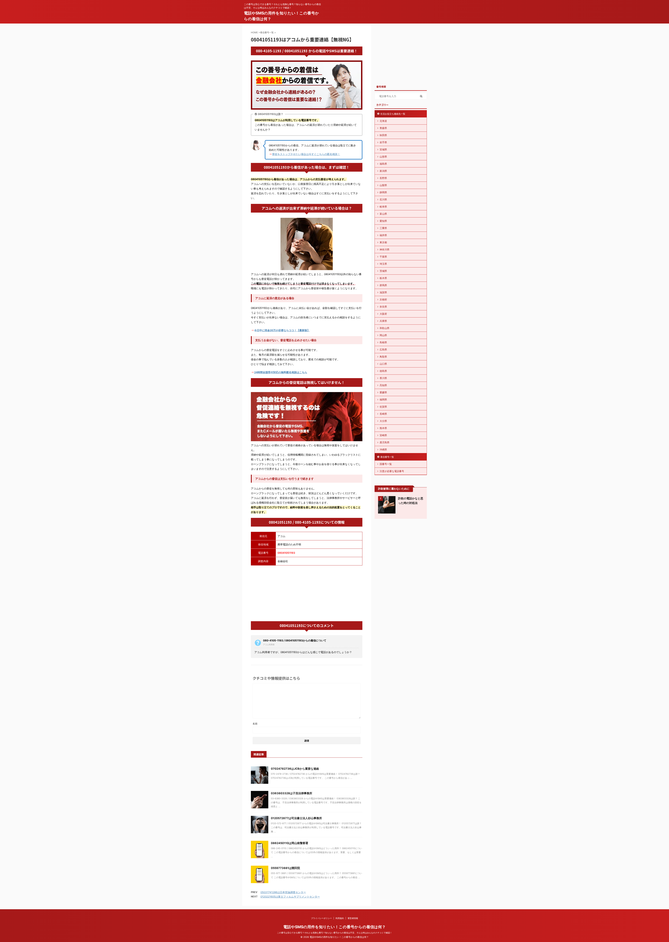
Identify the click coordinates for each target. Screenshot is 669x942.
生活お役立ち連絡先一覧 (392, 113)
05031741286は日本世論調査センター (283, 892)
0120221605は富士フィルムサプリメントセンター (290, 896)
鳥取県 (383, 356)
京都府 (383, 299)
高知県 (383, 385)
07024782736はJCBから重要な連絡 (295, 768)
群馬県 (383, 285)
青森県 (383, 128)
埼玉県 (383, 263)
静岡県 (383, 192)
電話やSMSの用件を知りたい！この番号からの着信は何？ (334, 927)
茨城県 (383, 270)
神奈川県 (384, 249)
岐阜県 (383, 206)
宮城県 (383, 149)
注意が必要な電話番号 (392, 471)
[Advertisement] (306, 593)
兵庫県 (383, 320)
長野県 (383, 178)
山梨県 (383, 185)
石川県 (383, 199)
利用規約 (340, 918)
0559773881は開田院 (285, 868)
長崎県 (383, 413)
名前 (255, 723)
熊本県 (383, 428)
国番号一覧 (386, 463)
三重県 (383, 228)
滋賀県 (383, 292)
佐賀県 (383, 406)
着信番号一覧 (387, 456)
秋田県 (383, 135)
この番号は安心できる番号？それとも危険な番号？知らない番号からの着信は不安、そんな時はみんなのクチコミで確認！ (334, 932)
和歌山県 (384, 328)
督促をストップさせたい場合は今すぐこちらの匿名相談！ (306, 154)
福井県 (383, 235)
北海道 (383, 120)
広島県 (383, 349)
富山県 (383, 213)
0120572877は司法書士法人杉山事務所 (296, 818)
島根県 (383, 342)
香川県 (383, 378)
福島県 (383, 163)
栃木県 (383, 278)
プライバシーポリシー (321, 918)
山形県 (383, 156)
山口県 (383, 363)
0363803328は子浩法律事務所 (291, 793)
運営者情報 (353, 918)
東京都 (383, 242)
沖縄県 (383, 449)
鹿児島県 (384, 442)
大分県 (383, 420)
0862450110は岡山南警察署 (289, 843)
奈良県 (383, 306)
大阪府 (383, 313)
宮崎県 (383, 435)
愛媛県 (383, 392)
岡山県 (383, 335)
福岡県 (383, 399)
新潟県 (383, 170)
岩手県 (383, 142)
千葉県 (383, 256)
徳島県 (383, 370)
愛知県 (383, 220)
